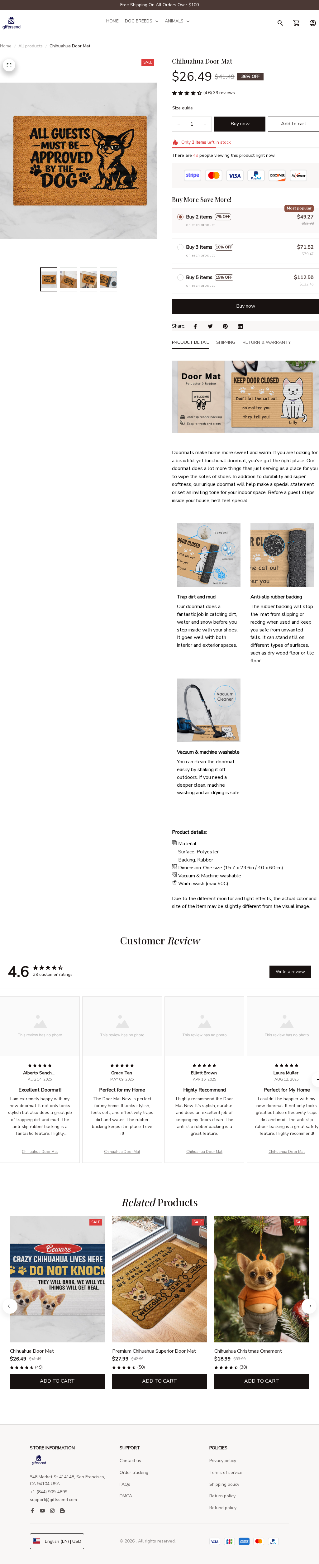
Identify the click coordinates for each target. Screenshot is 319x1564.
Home (6, 46)
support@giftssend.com (53, 1500)
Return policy (222, 1496)
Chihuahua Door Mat (40, 1151)
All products (30, 46)
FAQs (125, 1484)
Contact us (130, 1461)
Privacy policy (222, 1461)
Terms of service (225, 1472)
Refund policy (222, 1508)
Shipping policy (224, 1484)
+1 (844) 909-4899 (48, 1492)
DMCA (126, 1496)
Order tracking (134, 1472)
